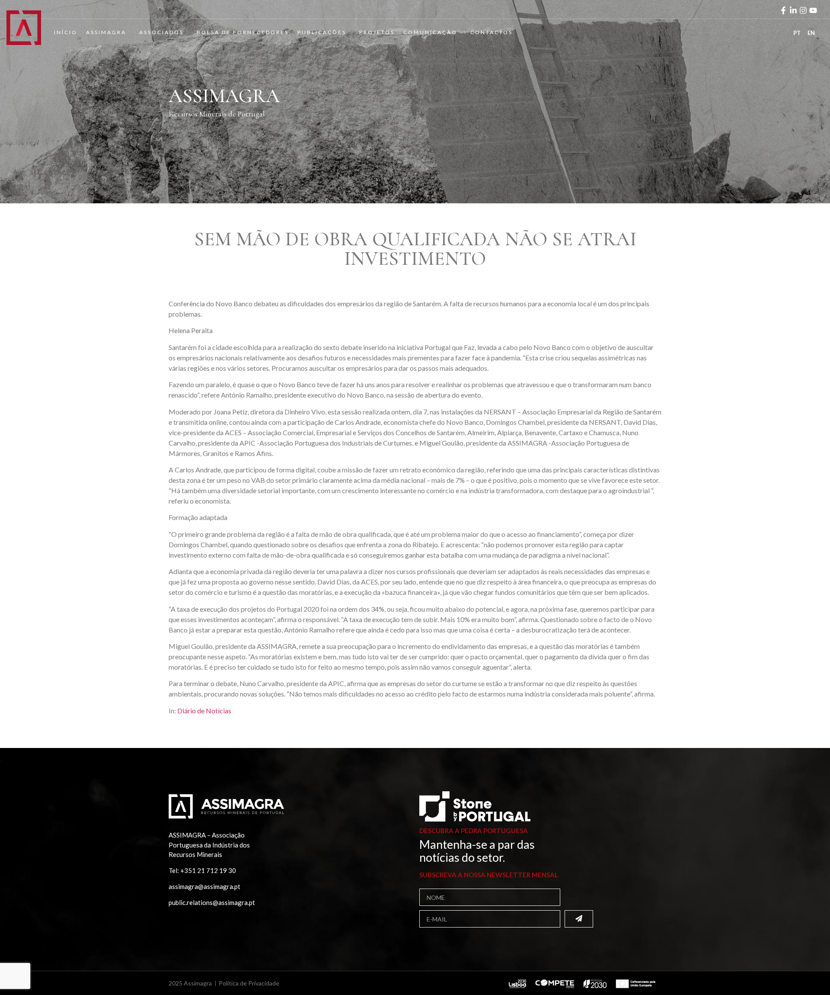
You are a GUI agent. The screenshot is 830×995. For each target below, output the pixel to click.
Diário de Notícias (204, 710)
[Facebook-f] (783, 10)
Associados (161, 32)
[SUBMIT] (579, 919)
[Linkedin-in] (793, 10)
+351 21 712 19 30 (208, 870)
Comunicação (430, 32)
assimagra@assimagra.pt (204, 886)
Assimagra (106, 32)
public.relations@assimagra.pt (212, 902)
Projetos (377, 32)
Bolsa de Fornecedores (243, 32)
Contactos (491, 32)
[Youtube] (813, 10)
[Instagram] (803, 10)
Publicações (321, 32)
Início (65, 32)
